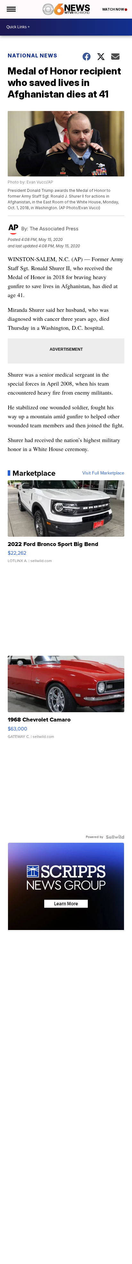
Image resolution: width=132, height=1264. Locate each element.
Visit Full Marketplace (103, 473)
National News (32, 55)
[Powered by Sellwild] (115, 837)
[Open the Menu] (11, 9)
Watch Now (113, 9)
